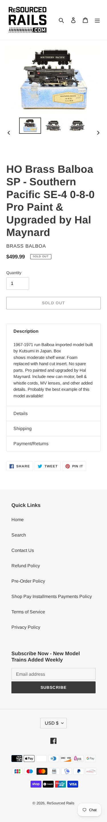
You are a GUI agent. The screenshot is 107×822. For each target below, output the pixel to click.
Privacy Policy (25, 627)
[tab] (53, 331)
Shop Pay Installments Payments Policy (51, 596)
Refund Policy (25, 565)
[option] (30, 125)
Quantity (13, 272)
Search (18, 535)
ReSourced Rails (60, 803)
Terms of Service (28, 611)
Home (17, 519)
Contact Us (22, 550)
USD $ (51, 723)
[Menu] (97, 20)
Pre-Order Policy (28, 581)
